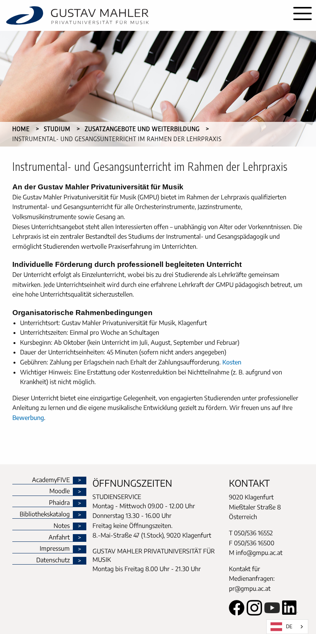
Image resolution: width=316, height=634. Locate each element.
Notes (62, 526)
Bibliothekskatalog (45, 514)
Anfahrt (59, 537)
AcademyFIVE (51, 480)
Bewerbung (28, 418)
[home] (144, 15)
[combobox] (287, 626)
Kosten (231, 362)
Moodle (59, 491)
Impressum (55, 548)
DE (289, 626)
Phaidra (59, 502)
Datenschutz (53, 560)
